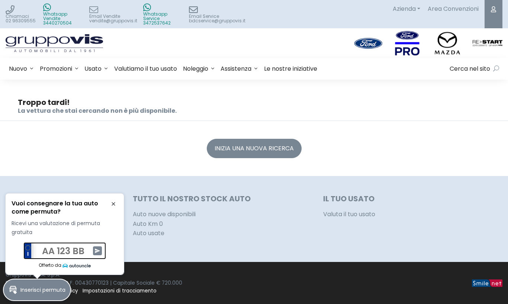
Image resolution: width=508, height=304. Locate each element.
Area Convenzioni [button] (453, 8)
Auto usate (148, 233)
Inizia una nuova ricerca (254, 148)
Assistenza (236, 68)
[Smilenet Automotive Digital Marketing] (487, 283)
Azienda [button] (404, 8)
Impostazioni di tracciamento (120, 290)
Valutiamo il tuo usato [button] (145, 68)
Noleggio (195, 68)
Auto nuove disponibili (164, 214)
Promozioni (56, 68)
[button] (37, 290)
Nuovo (18, 68)
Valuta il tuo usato (349, 214)
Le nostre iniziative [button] (290, 68)
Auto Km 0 (148, 224)
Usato (93, 68)
